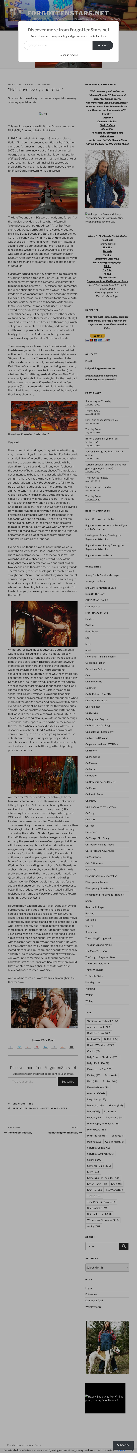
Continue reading (68, 54)
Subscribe (103, 45)
